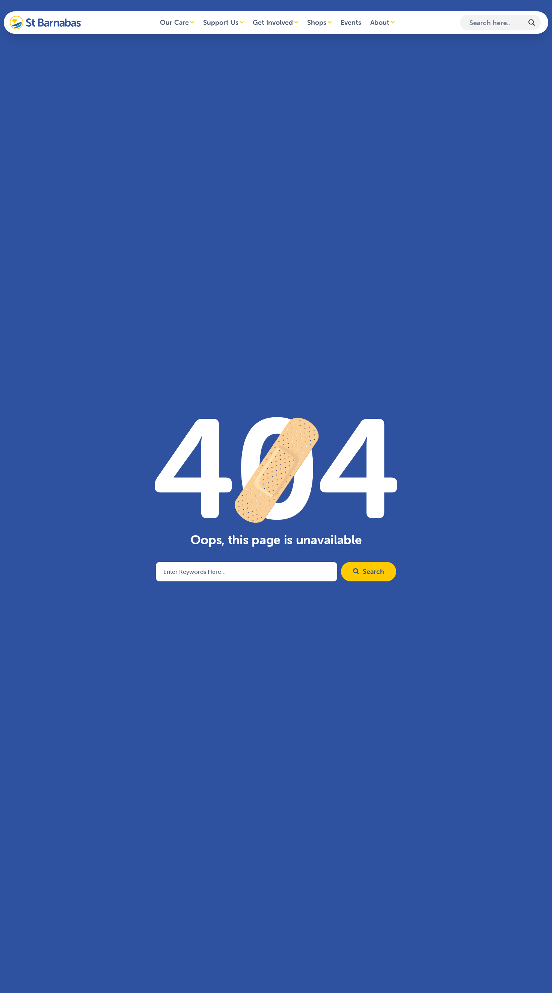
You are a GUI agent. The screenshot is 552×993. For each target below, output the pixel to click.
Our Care (174, 22)
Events (351, 22)
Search (373, 571)
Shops (316, 22)
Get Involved (273, 22)
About (379, 22)
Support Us (220, 22)
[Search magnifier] (531, 22)
